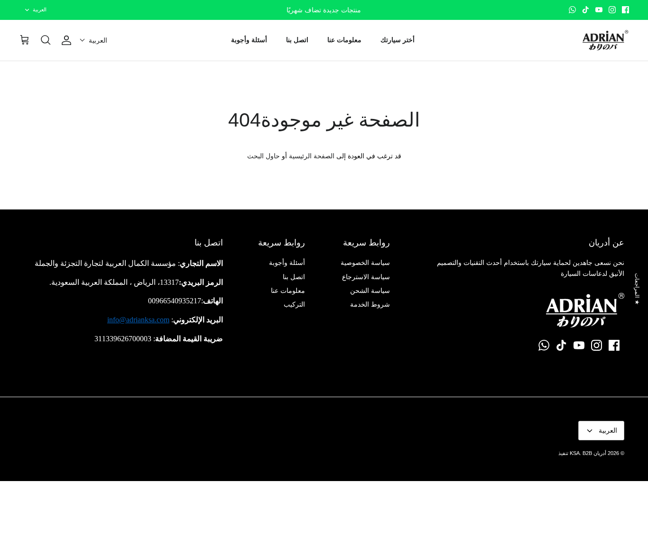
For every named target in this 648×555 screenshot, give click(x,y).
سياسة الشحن (370, 290)
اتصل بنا (297, 40)
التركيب (294, 304)
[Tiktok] (585, 9)
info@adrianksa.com (138, 320)
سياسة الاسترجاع (366, 277)
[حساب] (68, 40)
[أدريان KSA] (605, 40)
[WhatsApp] (572, 9)
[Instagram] (612, 9)
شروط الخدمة (370, 304)
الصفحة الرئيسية (311, 156)
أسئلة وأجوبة (249, 40)
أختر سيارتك (397, 40)
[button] (93, 40)
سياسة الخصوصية (365, 262)
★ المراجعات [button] (637, 289)
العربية (39, 9)
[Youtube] (598, 9)
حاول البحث (263, 156)
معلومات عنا (344, 40)
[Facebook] (625, 9)
